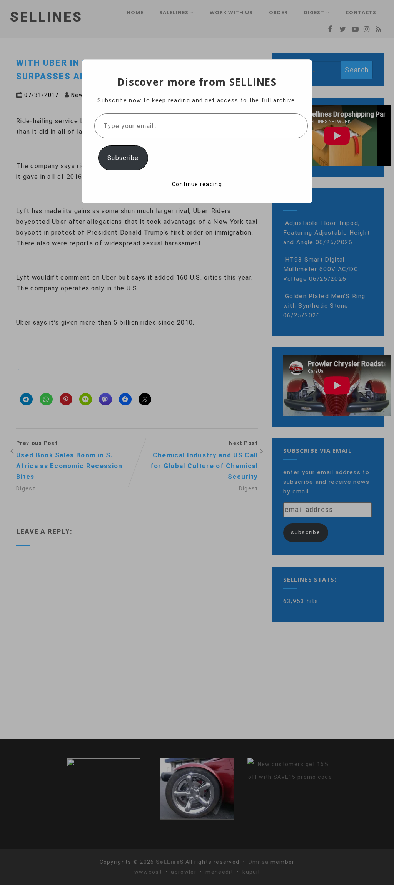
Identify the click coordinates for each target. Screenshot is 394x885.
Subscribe (123, 158)
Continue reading (197, 184)
